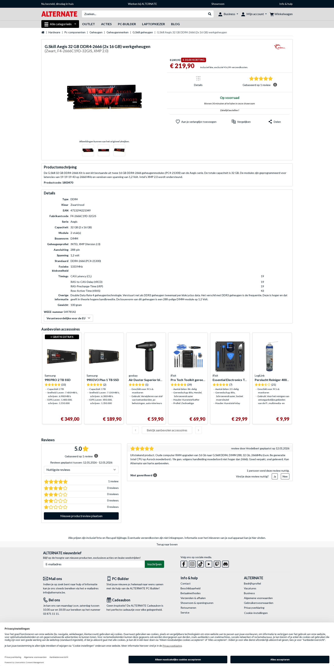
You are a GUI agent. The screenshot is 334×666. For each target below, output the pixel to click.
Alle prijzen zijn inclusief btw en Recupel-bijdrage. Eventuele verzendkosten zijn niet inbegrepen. (126, 537)
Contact (186, 583)
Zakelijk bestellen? (229, 110)
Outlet (88, 24)
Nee (285, 476)
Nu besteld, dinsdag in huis (57, 3)
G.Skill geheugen (143, 32)
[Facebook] (184, 563)
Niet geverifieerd (141, 475)
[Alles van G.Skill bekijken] (279, 49)
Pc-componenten (74, 32)
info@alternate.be (54, 592)
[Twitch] (217, 563)
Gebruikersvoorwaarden (258, 602)
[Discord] (225, 563)
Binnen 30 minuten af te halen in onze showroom (229, 103)
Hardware (54, 32)
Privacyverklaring (254, 607)
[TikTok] (200, 563)
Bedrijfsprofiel (252, 583)
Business (249, 593)
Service (185, 612)
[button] (241, 122)
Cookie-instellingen (256, 613)
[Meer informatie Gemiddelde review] (275, 85)
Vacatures (250, 588)
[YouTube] (208, 563)
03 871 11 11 (51, 613)
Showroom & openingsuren (197, 602)
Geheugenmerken (118, 32)
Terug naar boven (167, 544)
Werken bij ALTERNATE (142, 3)
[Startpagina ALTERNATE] (59, 13)
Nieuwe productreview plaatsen (81, 516)
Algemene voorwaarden (258, 598)
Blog (175, 24)
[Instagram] (192, 563)
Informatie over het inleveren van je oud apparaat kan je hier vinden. (225, 537)
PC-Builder (127, 24)
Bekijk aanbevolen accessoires (167, 430)
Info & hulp (286, 3)
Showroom (217, 3)
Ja (275, 476)
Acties (106, 24)
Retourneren (188, 607)
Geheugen (95, 32)
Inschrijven (154, 564)
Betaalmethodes (191, 593)
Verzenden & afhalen (193, 598)
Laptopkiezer (153, 24)
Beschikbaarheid (190, 588)
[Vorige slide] (135, 430)
